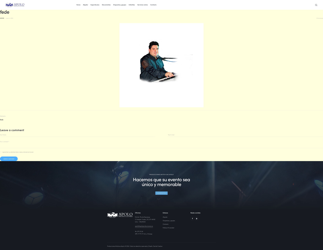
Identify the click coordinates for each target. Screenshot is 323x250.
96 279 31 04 (139, 231)
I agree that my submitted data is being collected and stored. (18, 152)
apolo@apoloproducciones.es (144, 226)
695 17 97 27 (139, 234)
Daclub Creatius (157, 246)
